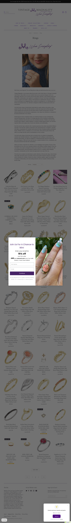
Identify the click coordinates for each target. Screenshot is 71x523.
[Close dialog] (61, 239)
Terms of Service (29, 279)
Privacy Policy (21, 279)
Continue (22, 273)
